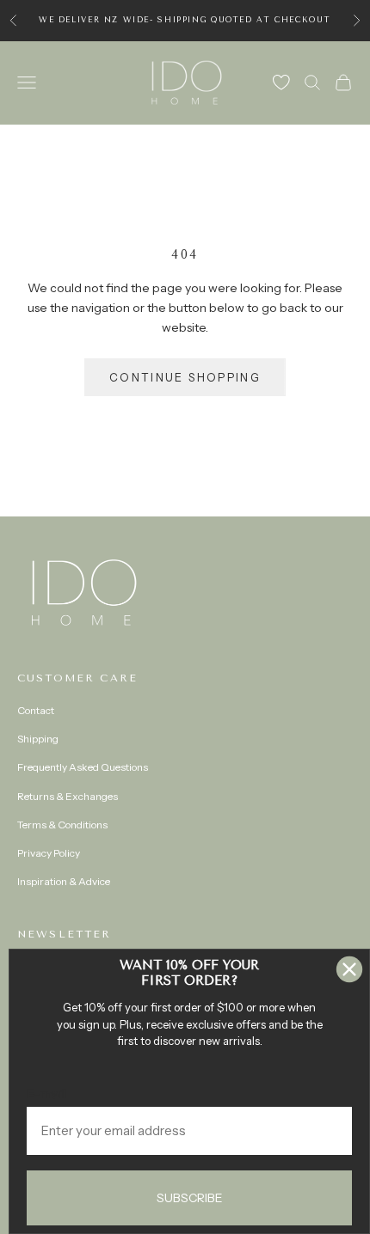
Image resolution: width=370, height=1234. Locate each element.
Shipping (38, 738)
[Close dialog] (349, 969)
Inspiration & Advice (63, 881)
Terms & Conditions (62, 824)
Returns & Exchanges (67, 796)
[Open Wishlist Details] (281, 82)
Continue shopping (185, 377)
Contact (35, 710)
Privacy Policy (48, 852)
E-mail (46, 1093)
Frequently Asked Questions (82, 767)
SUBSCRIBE (190, 1198)
